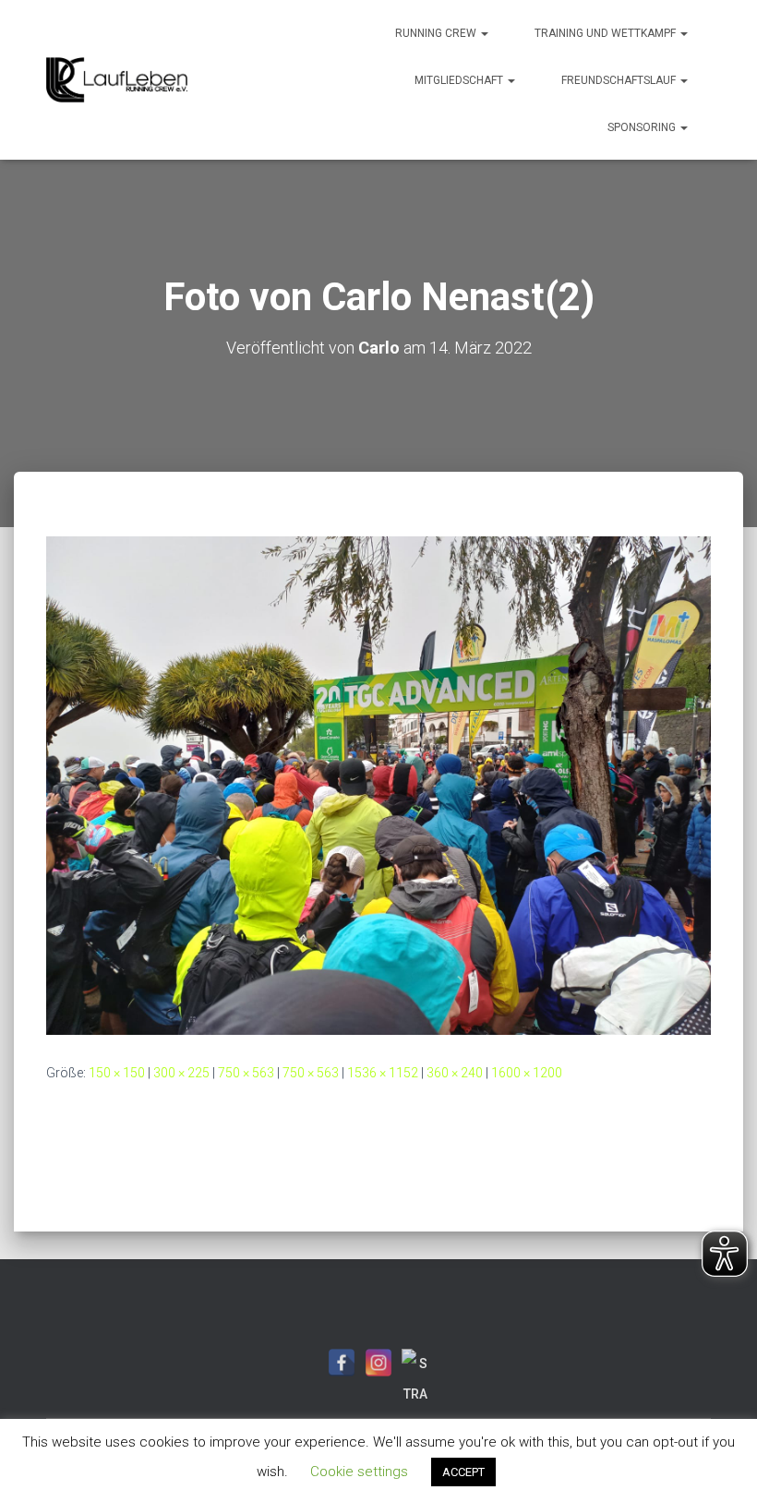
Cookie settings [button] (359, 1471)
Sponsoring (643, 127)
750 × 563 (246, 1072)
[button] (483, 33)
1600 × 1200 (526, 1072)
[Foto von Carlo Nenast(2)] (378, 784)
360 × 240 (455, 1072)
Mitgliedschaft (460, 80)
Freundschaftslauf (620, 80)
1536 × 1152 (382, 1072)
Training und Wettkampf (607, 33)
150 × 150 (117, 1072)
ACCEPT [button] (463, 1472)
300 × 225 (181, 1072)
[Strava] (415, 1362)
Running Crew (437, 33)
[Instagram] (378, 1362)
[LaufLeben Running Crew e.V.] (116, 80)
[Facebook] (341, 1362)
